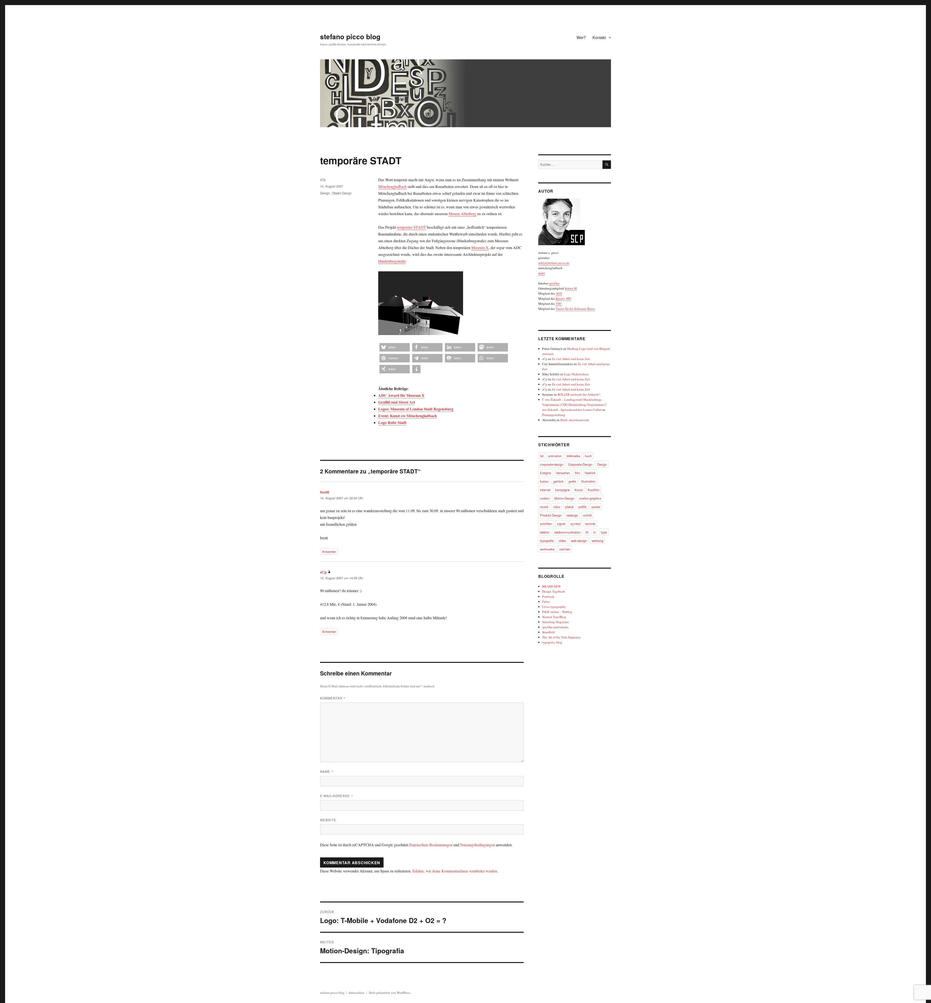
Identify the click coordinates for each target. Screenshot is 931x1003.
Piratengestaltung (553, 415)
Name (326, 771)
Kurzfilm (593, 489)
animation (555, 456)
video (562, 540)
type (604, 532)
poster (596, 506)
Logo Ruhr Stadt (392, 422)
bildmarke (573, 456)
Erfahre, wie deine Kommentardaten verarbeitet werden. (455, 870)
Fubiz (546, 601)
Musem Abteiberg (462, 213)
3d (541, 456)
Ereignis (545, 472)
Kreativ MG (563, 298)
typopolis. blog (552, 642)
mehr (541, 273)
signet (561, 523)
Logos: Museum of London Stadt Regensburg (415, 409)
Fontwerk (548, 596)
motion (544, 498)
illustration (588, 481)
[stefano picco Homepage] (574, 222)
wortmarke (547, 549)
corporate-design (551, 464)
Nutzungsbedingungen (477, 844)
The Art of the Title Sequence (561, 637)
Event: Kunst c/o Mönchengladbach (407, 415)
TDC (559, 303)
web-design (579, 540)
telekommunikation (567, 532)
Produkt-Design (551, 515)
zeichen (564, 549)
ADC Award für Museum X (401, 395)
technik (590, 523)
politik (582, 506)
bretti (324, 492)
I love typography (554, 606)
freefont (590, 472)
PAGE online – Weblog (557, 612)
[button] (394, 347)
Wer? (581, 37)
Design (325, 193)
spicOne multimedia (555, 627)
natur (556, 506)
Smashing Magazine (555, 622)
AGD (559, 293)
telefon (544, 532)
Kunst (579, 489)
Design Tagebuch (553, 591)
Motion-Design (564, 498)
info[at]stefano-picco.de (553, 263)
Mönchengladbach (392, 186)
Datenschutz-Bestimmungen (430, 844)
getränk (558, 481)
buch (588, 456)
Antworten (329, 551)
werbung (597, 540)
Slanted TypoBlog (554, 617)
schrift (587, 515)
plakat (569, 506)
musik (544, 506)
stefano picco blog (350, 36)
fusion (544, 481)
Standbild (548, 632)
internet (545, 489)
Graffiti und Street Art (396, 402)
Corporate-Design (580, 464)
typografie (547, 540)
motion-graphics (590, 498)
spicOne (554, 283)
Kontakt (599, 37)
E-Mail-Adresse (336, 795)
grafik (572, 481)
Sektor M (571, 288)
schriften (546, 523)
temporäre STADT (411, 227)
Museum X (480, 247)
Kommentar (332, 698)
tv (594, 532)
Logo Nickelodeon (576, 374)
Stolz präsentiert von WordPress (389, 992)
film (577, 472)
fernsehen (563, 472)
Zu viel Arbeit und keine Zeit (571, 359)
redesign (572, 515)
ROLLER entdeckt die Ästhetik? (579, 394)
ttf (587, 532)
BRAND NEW (551, 586)
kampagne (562, 489)
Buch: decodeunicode (574, 420)
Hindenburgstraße (392, 261)
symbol (575, 523)
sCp (323, 179)
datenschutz (356, 992)
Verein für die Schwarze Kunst (575, 308)
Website (328, 820)
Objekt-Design (342, 193)
